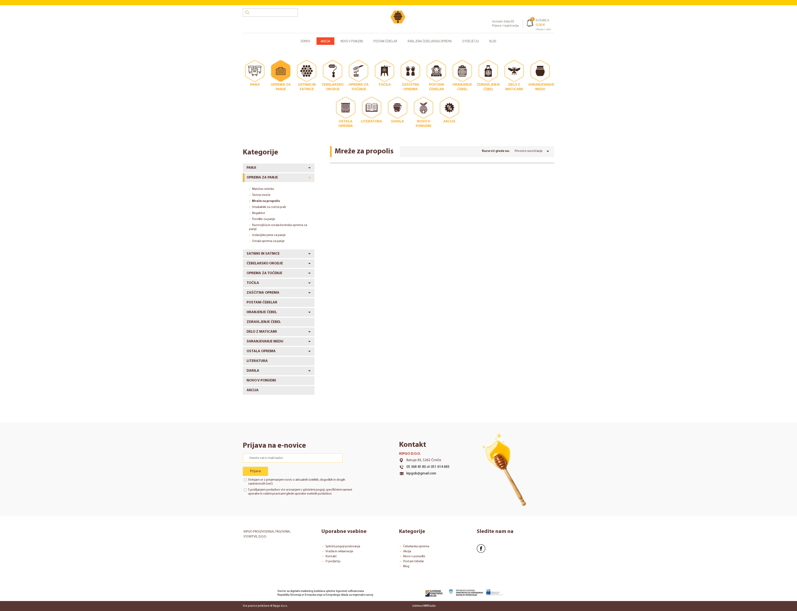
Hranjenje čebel (262, 312)
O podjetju (470, 41)
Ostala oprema (261, 351)
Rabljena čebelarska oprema (430, 41)
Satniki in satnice (263, 254)
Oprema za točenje (264, 273)
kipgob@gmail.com (421, 473)
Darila (253, 371)
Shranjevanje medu (265, 341)
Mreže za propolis (266, 201)
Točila (253, 283)
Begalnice (258, 213)
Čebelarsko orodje (265, 263)
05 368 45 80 (416, 467)
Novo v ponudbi (352, 41)
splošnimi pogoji (314, 489)
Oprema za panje (262, 178)
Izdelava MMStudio (424, 605)
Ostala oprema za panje (268, 241)
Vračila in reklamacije (339, 551)
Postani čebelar (385, 41)
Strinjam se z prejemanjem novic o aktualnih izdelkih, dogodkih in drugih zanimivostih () (296, 481)
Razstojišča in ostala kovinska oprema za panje (278, 227)
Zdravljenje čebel (264, 322)
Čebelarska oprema (416, 546)
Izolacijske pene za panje (269, 235)
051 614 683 (440, 467)
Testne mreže (261, 195)
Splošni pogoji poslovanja (342, 546)
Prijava (255, 471)
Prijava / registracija (505, 25)
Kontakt (331, 556)
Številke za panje (263, 219)
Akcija (325, 41)
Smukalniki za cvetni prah (269, 207)
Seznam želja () (503, 21)
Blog (492, 41)
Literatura (257, 361)
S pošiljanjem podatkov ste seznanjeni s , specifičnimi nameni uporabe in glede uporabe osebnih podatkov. (300, 491)
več (269, 483)
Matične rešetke (263, 189)
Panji (251, 168)
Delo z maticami (262, 332)
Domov (305, 41)
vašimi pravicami (274, 493)
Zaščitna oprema (263, 293)
